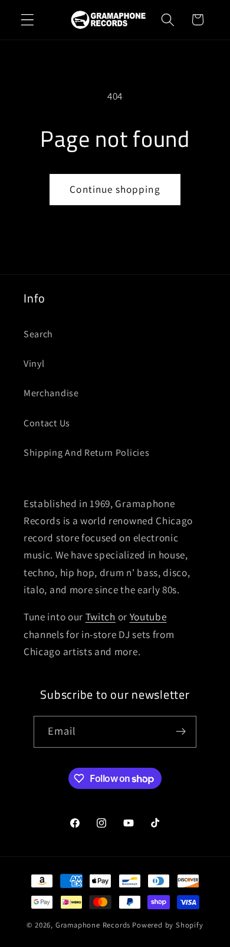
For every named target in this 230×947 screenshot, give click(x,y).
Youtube (148, 616)
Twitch (101, 616)
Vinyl (34, 363)
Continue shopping (115, 189)
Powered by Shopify (167, 925)
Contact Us (47, 423)
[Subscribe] (181, 732)
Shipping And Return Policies (86, 452)
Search (38, 334)
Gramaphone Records (93, 925)
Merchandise (51, 393)
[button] (27, 20)
